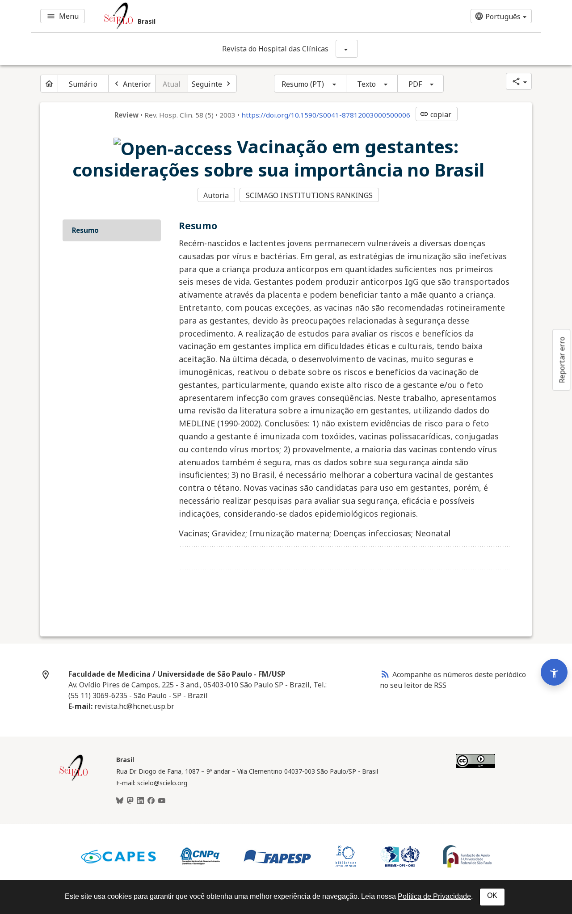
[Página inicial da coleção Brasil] (73, 780)
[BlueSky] (119, 801)
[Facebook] (151, 801)
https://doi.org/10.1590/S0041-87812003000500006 (325, 114)
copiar (436, 114)
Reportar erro (562, 360)
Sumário (83, 84)
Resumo (85, 230)
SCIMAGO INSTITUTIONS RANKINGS (309, 195)
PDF (415, 84)
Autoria (216, 195)
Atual (172, 84)
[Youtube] (161, 801)
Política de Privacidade (434, 896)
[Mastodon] (130, 801)
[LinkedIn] (140, 801)
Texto (366, 84)
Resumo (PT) (303, 84)
